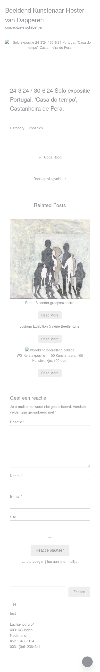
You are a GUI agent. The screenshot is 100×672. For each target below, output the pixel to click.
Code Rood (53, 157)
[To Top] (87, 661)
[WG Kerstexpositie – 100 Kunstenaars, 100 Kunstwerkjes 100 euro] (50, 350)
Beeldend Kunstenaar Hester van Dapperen (44, 14)
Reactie (17, 421)
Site (13, 516)
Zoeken (79, 591)
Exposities (34, 127)
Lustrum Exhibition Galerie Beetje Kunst (49, 326)
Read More (49, 315)
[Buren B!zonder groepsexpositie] (50, 297)
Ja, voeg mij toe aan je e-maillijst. (53, 561)
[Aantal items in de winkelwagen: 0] (14, 604)
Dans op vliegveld (47, 178)
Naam (16, 475)
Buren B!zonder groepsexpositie (50, 302)
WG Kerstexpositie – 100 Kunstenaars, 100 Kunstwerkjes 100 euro (50, 358)
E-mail (16, 496)
